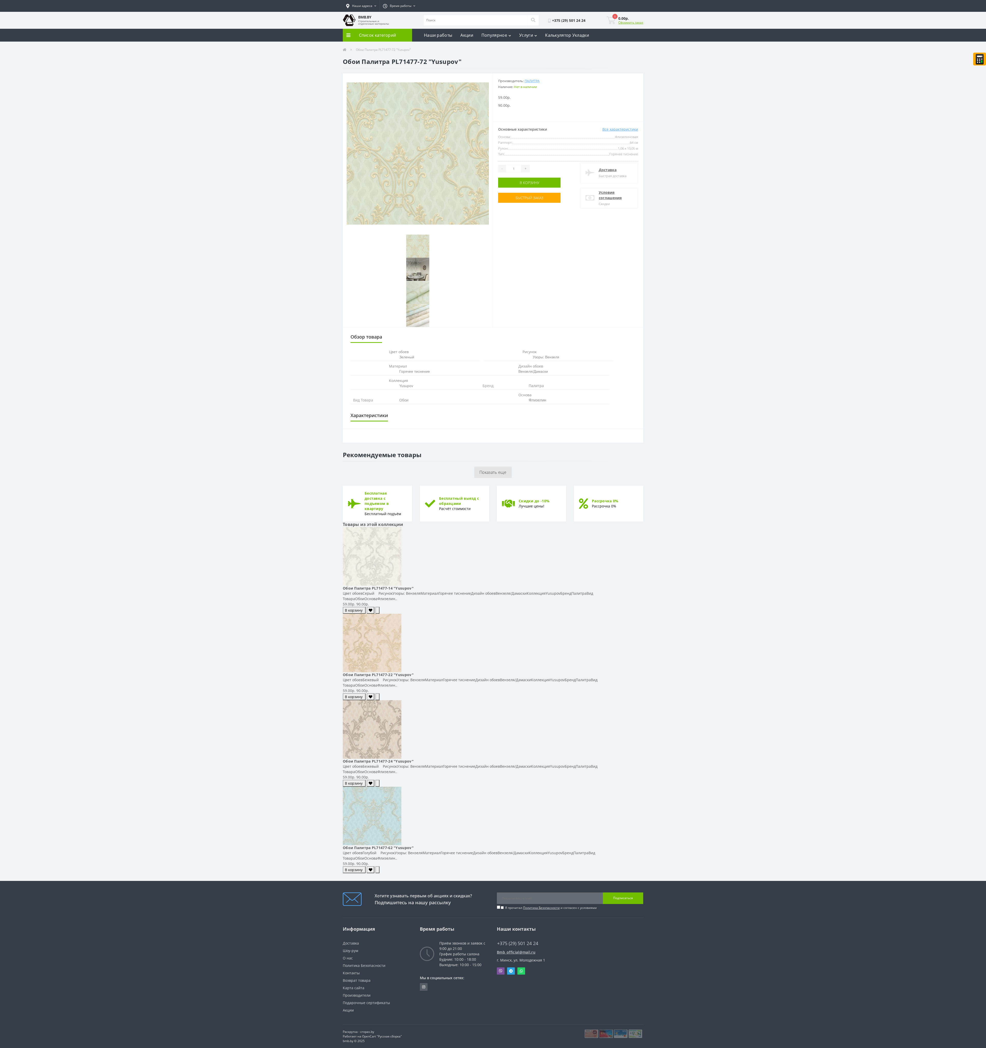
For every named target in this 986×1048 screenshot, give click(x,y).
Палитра (532, 81)
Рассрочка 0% (605, 500)
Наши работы (438, 35)
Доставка (608, 169)
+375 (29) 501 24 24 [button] (517, 943)
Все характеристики (620, 129)
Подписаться (623, 898)
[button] (361, 6)
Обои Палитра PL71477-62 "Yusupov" (378, 847)
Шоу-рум (350, 950)
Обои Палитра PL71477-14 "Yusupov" (378, 588)
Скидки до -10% (534, 500)
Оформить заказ (630, 22)
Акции (466, 35)
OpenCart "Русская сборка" (382, 1036)
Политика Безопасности (541, 908)
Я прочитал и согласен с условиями (551, 908)
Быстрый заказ (514, 197)
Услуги (526, 35)
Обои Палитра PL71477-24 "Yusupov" (378, 761)
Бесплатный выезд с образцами (459, 501)
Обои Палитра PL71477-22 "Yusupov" (378, 674)
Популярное (494, 35)
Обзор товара (366, 337)
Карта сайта (353, 987)
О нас (348, 958)
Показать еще (493, 472)
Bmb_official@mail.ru (516, 952)
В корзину (514, 182)
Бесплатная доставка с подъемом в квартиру (377, 501)
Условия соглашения (610, 195)
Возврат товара (357, 980)
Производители (357, 995)
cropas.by (367, 1032)
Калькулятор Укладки (567, 35)
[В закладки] (370, 610)
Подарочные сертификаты (366, 1002)
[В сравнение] (377, 610)
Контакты (351, 972)
